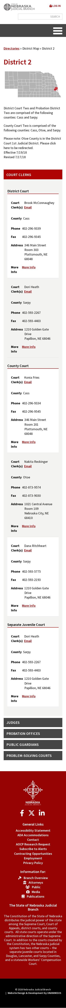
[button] (33, 103)
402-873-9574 (31, 487)
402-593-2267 (31, 312)
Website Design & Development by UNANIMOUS (34, 993)
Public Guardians (22, 744)
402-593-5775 (31, 571)
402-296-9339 (31, 228)
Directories (11, 48)
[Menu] (57, 30)
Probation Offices (23, 733)
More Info (29, 267)
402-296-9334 (31, 403)
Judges (13, 722)
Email (28, 207)
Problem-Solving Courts (29, 755)
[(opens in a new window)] (23, 813)
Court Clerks (18, 174)
